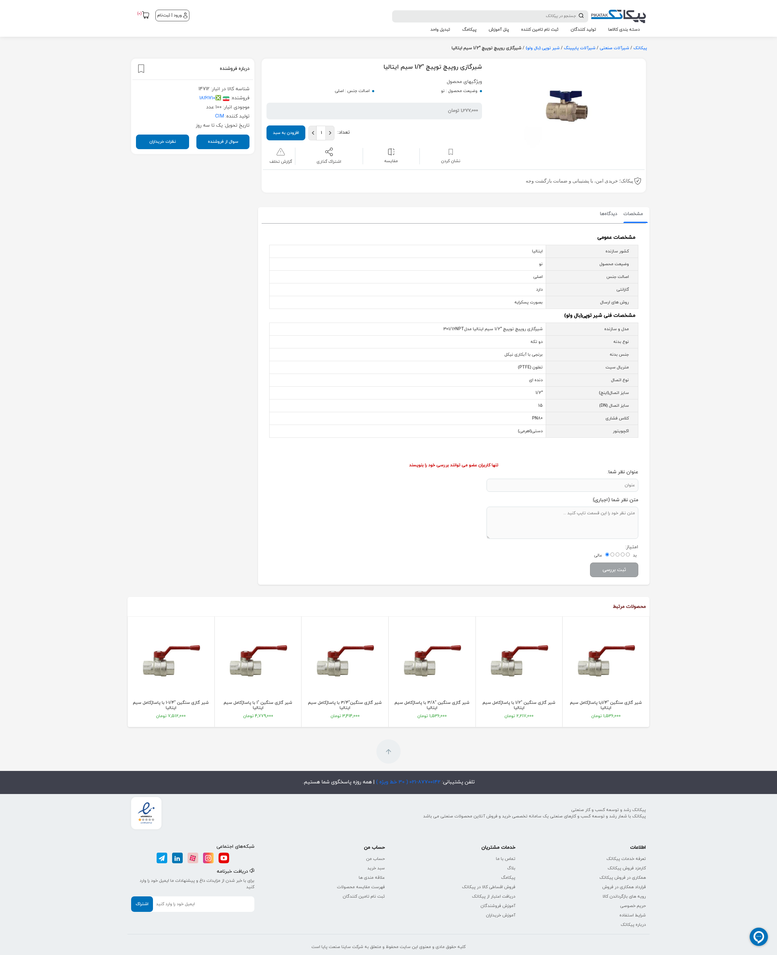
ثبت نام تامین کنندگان (364, 896)
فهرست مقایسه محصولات (361, 887)
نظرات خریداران (162, 142)
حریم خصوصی (633, 906)
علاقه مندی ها (372, 878)
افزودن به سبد (286, 133)
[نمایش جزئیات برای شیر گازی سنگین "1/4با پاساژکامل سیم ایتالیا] (606, 660)
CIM (219, 116)
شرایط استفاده (632, 915)
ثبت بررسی (614, 569)
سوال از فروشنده (223, 142)
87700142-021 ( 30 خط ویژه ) (407, 782)
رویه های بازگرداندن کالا (624, 896)
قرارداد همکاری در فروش (624, 887)
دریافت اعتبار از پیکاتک (493, 896)
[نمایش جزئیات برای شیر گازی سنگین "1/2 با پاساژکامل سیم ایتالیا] (519, 660)
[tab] (633, 214)
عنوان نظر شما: (622, 472)
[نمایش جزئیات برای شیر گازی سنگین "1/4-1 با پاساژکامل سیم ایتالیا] (171, 660)
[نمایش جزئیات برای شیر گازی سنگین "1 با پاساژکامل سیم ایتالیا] (258, 660)
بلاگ (511, 868)
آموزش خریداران (500, 915)
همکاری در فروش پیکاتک (622, 878)
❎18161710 (210, 98)
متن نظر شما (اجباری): (615, 500)
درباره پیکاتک (633, 925)
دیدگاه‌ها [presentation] (608, 214)
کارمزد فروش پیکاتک (627, 868)
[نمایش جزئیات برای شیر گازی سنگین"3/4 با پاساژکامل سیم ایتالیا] (345, 660)
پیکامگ (508, 878)
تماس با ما (505, 859)
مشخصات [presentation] (633, 214)
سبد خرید (376, 868)
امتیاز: (631, 547)
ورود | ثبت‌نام (169, 15)
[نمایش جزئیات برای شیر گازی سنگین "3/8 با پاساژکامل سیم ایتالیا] (432, 660)
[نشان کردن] (141, 68)
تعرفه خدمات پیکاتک (626, 859)
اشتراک (142, 904)
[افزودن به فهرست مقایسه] (391, 152)
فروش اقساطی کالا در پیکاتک (488, 887)
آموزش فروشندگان (497, 906)
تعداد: (344, 132)
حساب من (375, 859)
